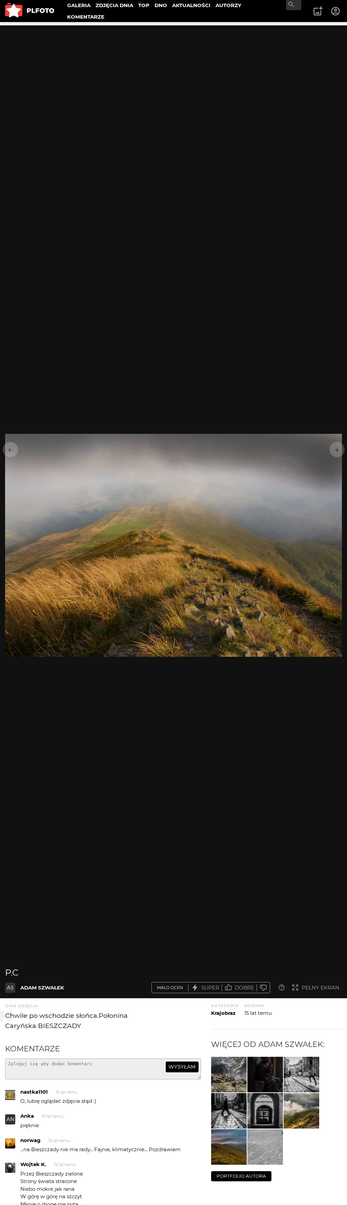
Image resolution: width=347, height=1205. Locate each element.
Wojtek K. (33, 1164)
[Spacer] (229, 1111)
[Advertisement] (173, 72)
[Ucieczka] (229, 1074)
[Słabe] (263, 987)
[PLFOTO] (29, 11)
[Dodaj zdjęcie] (317, 11)
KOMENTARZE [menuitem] (85, 17)
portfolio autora (241, 1176)
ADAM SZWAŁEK (42, 987)
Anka (27, 1116)
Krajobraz (223, 1013)
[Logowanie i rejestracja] (335, 11)
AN (10, 1119)
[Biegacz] (301, 1074)
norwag (30, 1140)
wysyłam (182, 1067)
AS (10, 987)
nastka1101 (34, 1092)
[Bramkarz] (265, 1111)
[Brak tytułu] (301, 1111)
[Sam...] (265, 1147)
